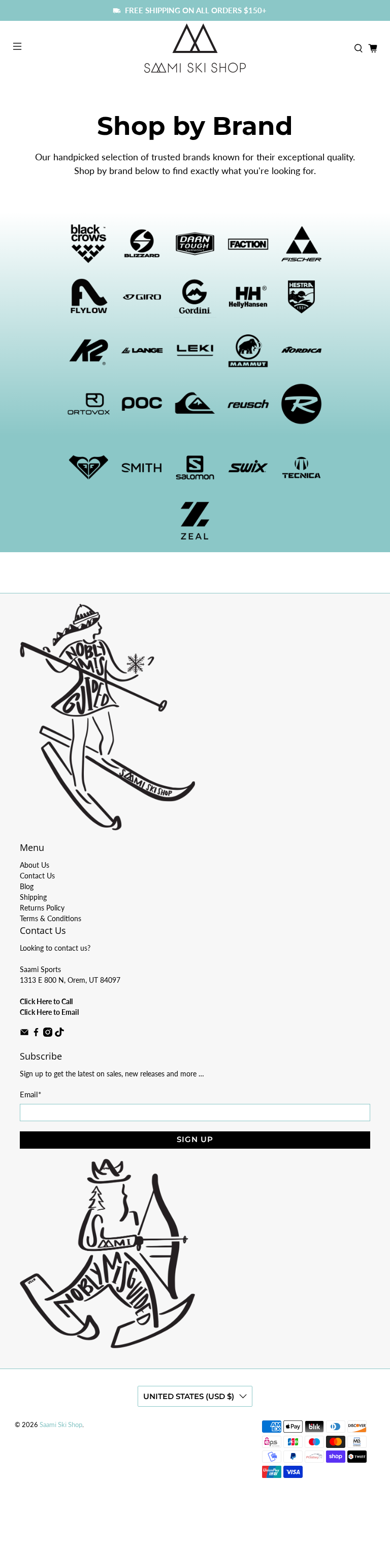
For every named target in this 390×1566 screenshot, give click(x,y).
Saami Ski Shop (61, 1425)
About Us (34, 865)
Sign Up (195, 1139)
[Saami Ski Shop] (195, 48)
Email (30, 1094)
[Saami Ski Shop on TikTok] (59, 1034)
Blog (27, 886)
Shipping (33, 897)
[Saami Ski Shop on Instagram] (47, 1034)
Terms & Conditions (50, 918)
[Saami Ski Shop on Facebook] (36, 1034)
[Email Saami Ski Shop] (24, 1034)
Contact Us (37, 875)
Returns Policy (42, 907)
